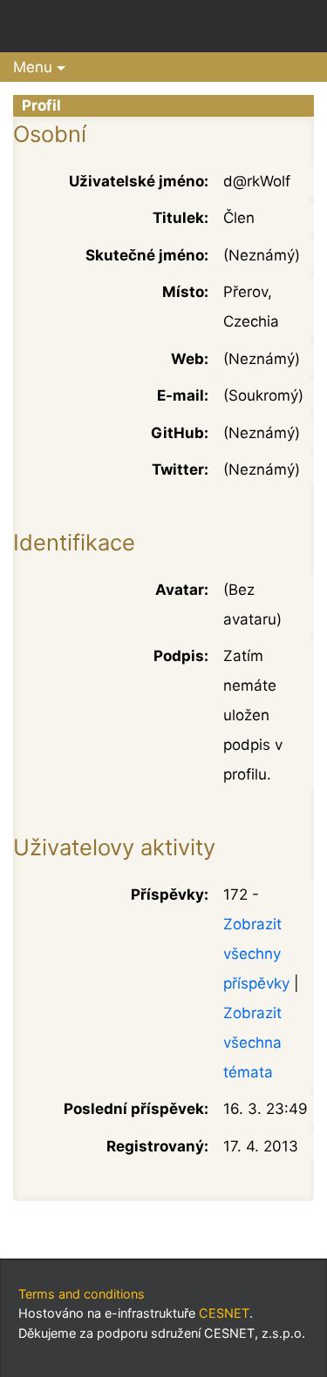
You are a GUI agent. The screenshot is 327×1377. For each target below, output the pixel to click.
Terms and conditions (81, 1293)
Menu (32, 67)
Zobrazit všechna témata (252, 1042)
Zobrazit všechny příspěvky (256, 953)
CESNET (224, 1313)
